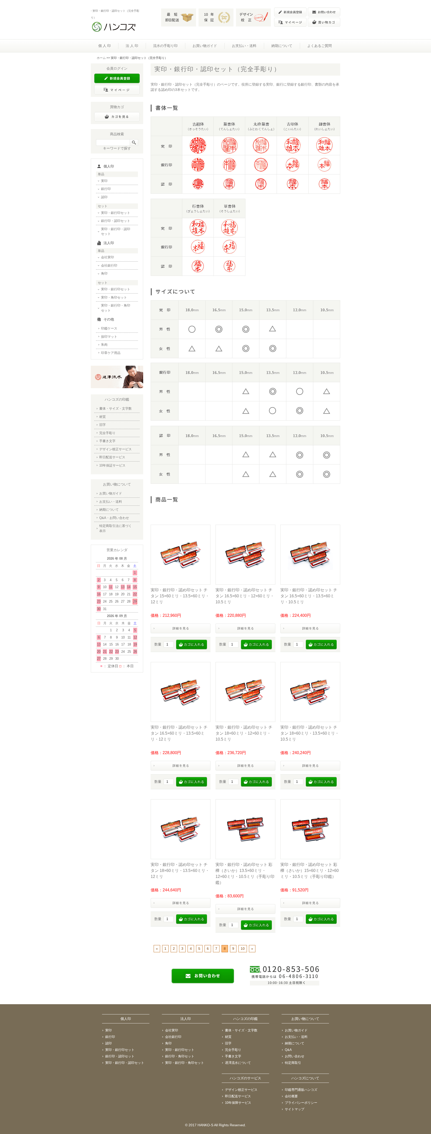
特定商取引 (293, 1063)
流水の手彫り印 (165, 46)
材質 (102, 417)
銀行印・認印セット (115, 221)
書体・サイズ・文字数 (115, 408)
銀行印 (106, 189)
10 (243, 949)
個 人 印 (104, 46)
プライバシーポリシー (301, 1103)
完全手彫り (107, 433)
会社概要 (291, 1096)
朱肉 (104, 344)
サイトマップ (294, 1109)
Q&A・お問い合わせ (114, 518)
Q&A (288, 1050)
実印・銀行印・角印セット (115, 308)
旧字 (102, 425)
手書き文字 (107, 441)
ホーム (101, 58)
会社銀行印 (109, 265)
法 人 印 (132, 46)
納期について (281, 46)
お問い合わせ (294, 1056)
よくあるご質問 (319, 46)
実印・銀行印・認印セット (115, 231)
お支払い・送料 (244, 46)
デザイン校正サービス (115, 449)
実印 (104, 181)
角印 (104, 273)
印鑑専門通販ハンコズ (301, 1090)
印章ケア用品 (110, 353)
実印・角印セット (114, 297)
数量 (157, 644)
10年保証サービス (112, 465)
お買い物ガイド (205, 46)
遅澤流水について (238, 1063)
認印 (104, 197)
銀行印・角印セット (179, 1056)
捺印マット (109, 336)
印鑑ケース (109, 328)
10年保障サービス (238, 1103)
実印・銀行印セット (115, 213)
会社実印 (107, 257)
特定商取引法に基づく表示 (115, 528)
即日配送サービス (112, 457)
